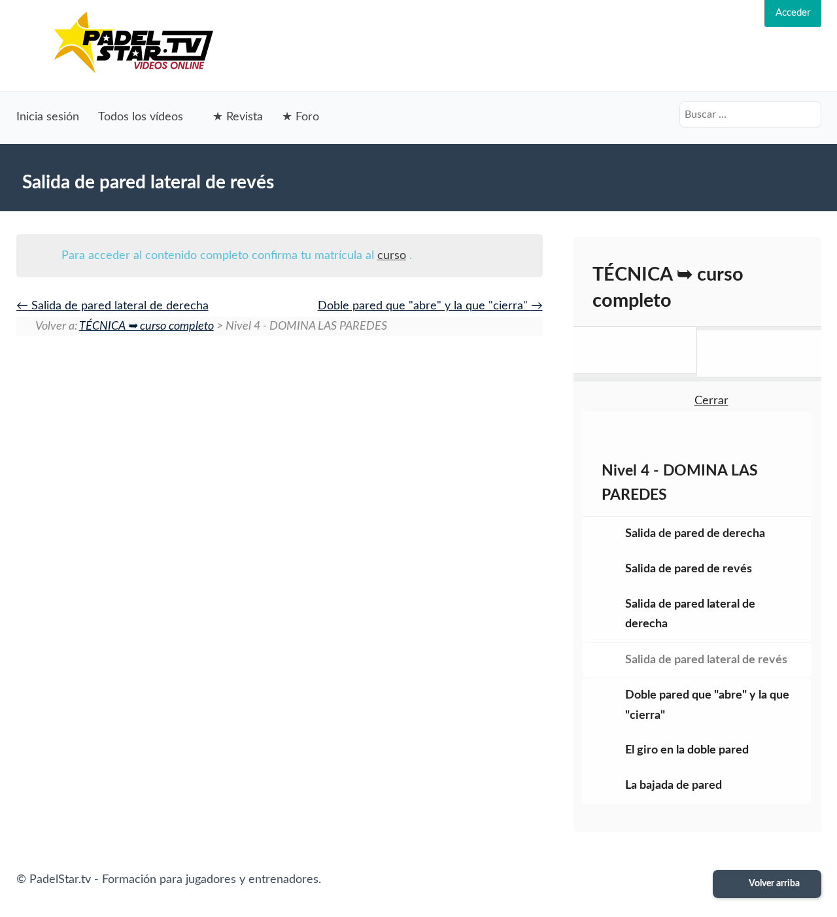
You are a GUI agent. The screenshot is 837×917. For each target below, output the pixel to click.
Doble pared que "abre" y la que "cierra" (424, 306)
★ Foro (300, 117)
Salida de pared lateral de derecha (118, 306)
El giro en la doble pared (687, 750)
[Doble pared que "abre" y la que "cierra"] (759, 353)
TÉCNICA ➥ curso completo (146, 326)
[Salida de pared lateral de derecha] (635, 350)
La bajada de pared (673, 785)
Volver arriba (773, 883)
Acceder (793, 13)
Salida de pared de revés (688, 569)
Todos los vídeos (140, 117)
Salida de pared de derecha (695, 534)
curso (391, 256)
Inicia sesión (47, 117)
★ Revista (238, 117)
